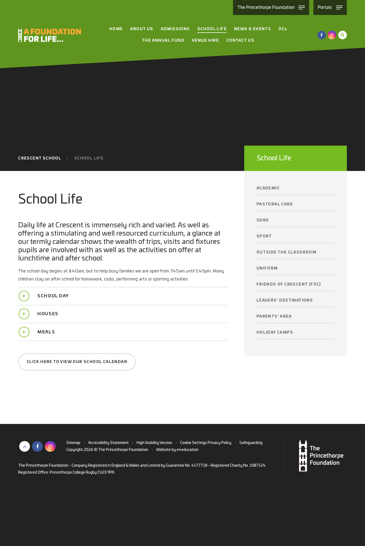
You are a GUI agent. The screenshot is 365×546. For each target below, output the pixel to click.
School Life (88, 158)
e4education (188, 450)
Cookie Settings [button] (193, 443)
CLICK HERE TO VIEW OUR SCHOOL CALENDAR (77, 362)
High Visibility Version (154, 443)
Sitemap (73, 443)
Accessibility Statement (108, 443)
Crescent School (39, 158)
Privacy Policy (219, 443)
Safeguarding (250, 443)
